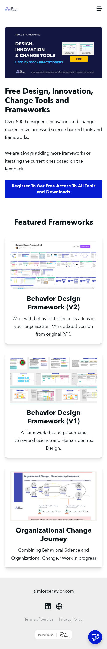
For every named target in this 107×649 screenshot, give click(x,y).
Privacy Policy (71, 620)
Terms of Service (38, 620)
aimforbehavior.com (53, 591)
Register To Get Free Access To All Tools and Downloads (54, 189)
